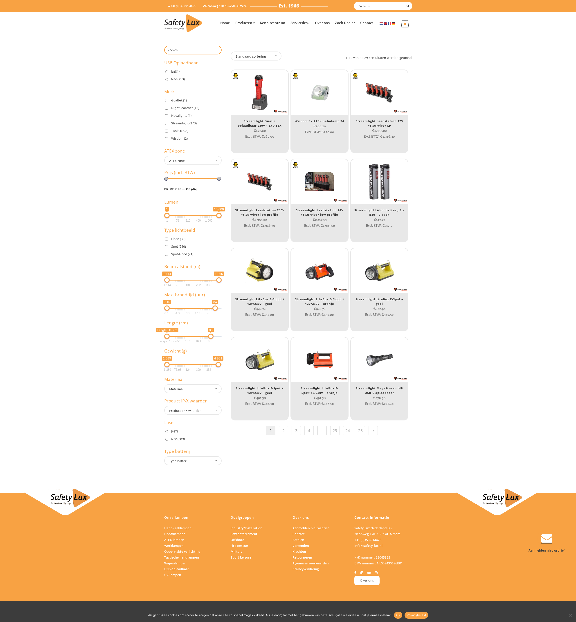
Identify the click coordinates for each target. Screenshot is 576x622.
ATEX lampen (174, 540)
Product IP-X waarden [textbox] (185, 411)
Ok (398, 615)
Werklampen (174, 545)
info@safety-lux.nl (368, 545)
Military (237, 551)
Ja (175, 71)
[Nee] (570, 615)
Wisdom (179, 138)
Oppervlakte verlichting (182, 551)
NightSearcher (185, 108)
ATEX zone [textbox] (177, 161)
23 (335, 430)
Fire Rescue (239, 545)
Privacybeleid (416, 615)
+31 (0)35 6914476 (367, 540)
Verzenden (300, 545)
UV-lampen (172, 575)
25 (360, 430)
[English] (386, 23)
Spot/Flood (182, 254)
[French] (390, 23)
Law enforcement (244, 534)
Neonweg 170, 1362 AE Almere (377, 534)
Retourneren (302, 557)
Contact (298, 534)
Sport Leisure (241, 557)
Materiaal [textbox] (176, 389)
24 (347, 430)
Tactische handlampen (181, 557)
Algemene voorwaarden (310, 563)
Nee (178, 79)
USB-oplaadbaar (176, 569)
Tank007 (179, 131)
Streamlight (184, 123)
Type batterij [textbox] (178, 461)
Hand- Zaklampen (177, 528)
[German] (394, 23)
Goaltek (179, 100)
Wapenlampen (175, 563)
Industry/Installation (246, 528)
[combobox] (193, 160)
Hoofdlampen (174, 534)
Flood (178, 239)
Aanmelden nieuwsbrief (310, 528)
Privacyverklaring (305, 569)
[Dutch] (382, 23)
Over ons (367, 580)
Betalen (298, 540)
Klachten (299, 551)
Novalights (181, 115)
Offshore (237, 540)
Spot (178, 246)
